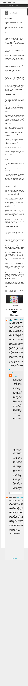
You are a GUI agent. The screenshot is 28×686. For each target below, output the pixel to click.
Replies (12, 372)
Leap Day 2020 (14, 13)
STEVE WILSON (12, 319)
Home (9, 5)
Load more (15, 558)
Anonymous (15, 375)
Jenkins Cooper (12, 497)
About (13, 5)
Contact (16, 5)
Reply (10, 369)
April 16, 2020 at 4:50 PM (17, 375)
